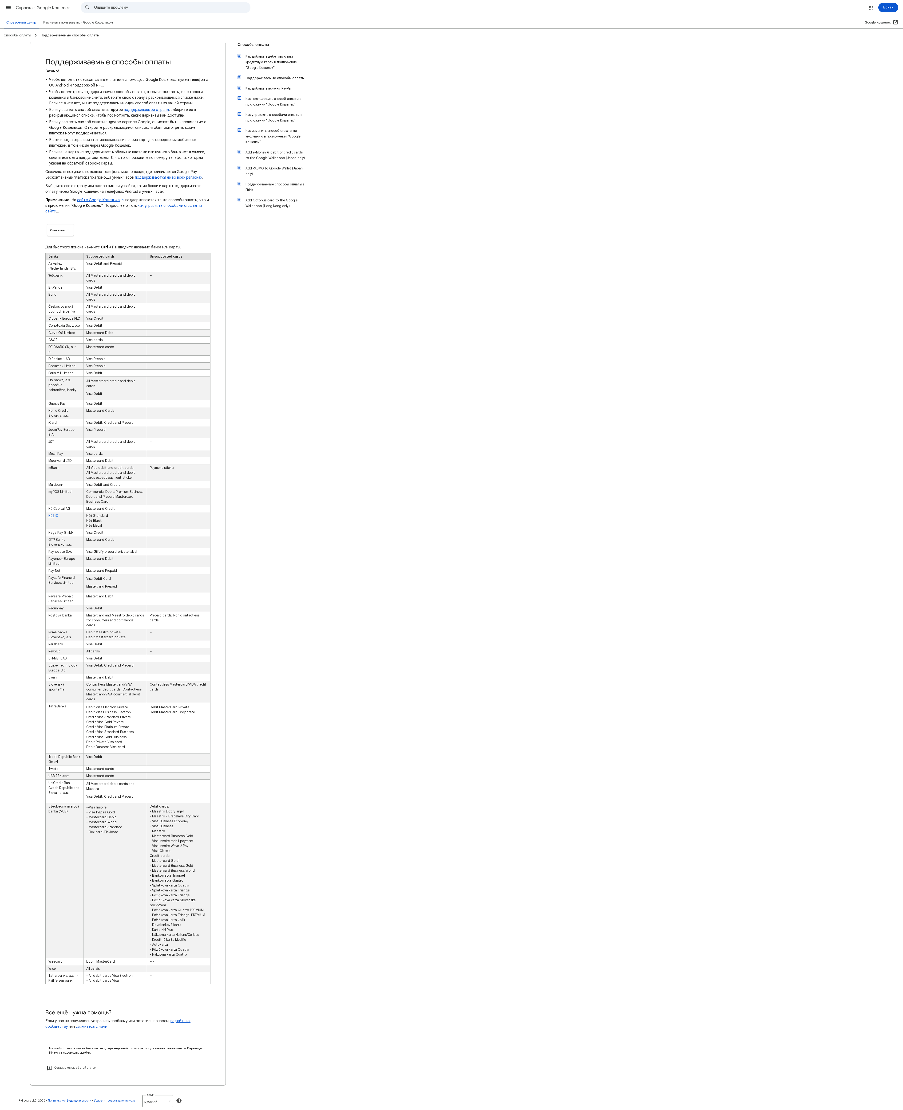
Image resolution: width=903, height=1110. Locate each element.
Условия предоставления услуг (115, 1100)
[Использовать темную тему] (179, 1100)
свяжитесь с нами (91, 1026)
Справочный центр (21, 22)
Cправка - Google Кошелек (43, 7)
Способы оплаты (253, 44)
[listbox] (60, 230)
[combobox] (172, 7)
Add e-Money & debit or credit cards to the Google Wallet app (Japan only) (275, 155)
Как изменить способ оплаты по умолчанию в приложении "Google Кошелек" (273, 136)
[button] (8, 7)
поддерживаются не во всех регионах (168, 177)
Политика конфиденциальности (69, 1100)
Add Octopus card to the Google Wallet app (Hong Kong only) (271, 203)
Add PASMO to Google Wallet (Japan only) (274, 171)
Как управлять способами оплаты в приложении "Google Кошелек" (274, 117)
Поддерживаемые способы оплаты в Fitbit (275, 187)
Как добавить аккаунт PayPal (268, 88)
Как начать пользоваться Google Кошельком (78, 22)
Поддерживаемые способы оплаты (275, 78)
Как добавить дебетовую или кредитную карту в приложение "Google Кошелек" (271, 62)
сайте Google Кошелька (98, 200)
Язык (150, 1095)
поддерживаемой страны (146, 109)
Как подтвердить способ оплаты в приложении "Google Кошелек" (273, 101)
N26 (51, 516)
